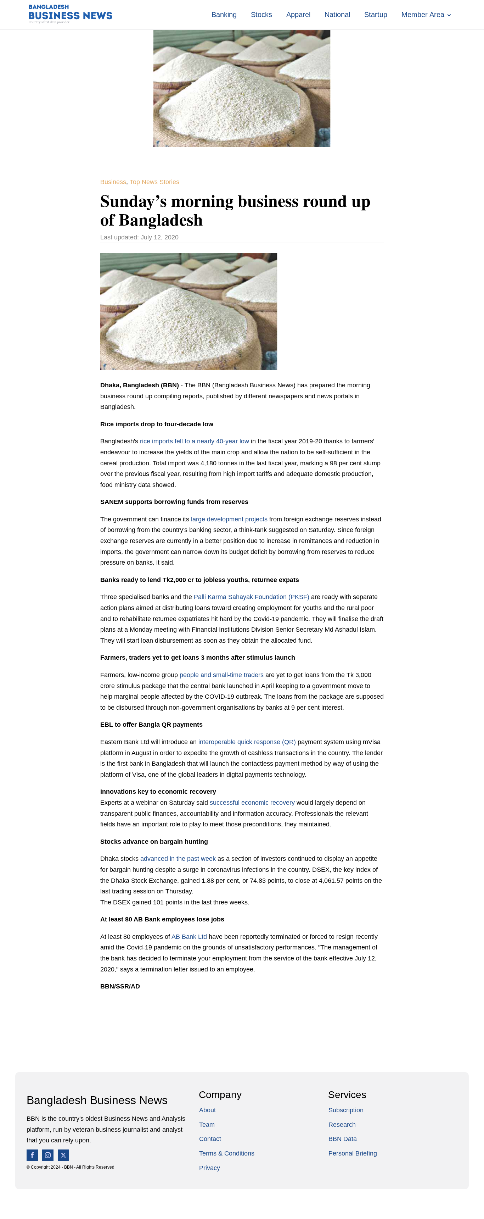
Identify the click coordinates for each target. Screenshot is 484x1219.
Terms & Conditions (226, 1153)
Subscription (346, 1110)
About (207, 1110)
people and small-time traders (222, 674)
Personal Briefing (352, 1153)
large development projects (229, 519)
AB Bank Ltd (189, 936)
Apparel (298, 14)
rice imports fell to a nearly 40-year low (194, 441)
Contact (210, 1138)
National (337, 14)
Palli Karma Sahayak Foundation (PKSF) (251, 596)
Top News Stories (154, 181)
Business (113, 181)
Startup (375, 14)
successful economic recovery (252, 802)
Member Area (422, 14)
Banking (224, 14)
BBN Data (342, 1138)
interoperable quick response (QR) (247, 742)
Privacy (209, 1167)
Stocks (261, 14)
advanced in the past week (178, 858)
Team (207, 1124)
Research (342, 1124)
